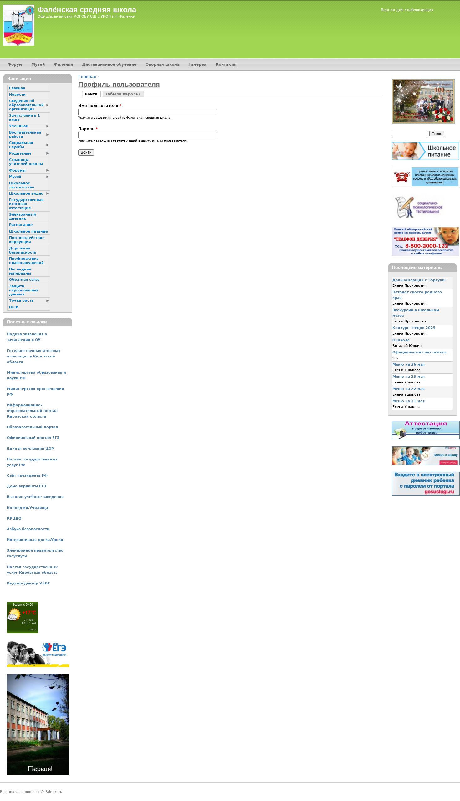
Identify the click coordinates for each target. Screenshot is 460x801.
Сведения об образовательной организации (26, 105)
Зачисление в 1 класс (24, 118)
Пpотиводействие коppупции (26, 240)
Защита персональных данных (23, 290)
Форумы (17, 170)
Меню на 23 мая (408, 377)
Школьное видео (26, 194)
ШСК (14, 307)
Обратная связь (24, 280)
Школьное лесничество (21, 185)
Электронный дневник (22, 217)
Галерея (197, 64)
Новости (17, 95)
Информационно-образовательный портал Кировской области (32, 410)
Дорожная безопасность (22, 250)
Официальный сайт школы (419, 352)
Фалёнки (63, 64)
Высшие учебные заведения (35, 497)
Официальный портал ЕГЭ (33, 438)
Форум (15, 64)
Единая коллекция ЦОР (30, 449)
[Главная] (18, 25)
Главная (87, 76)
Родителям (20, 153)
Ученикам (18, 126)
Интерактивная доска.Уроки (35, 540)
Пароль (88, 129)
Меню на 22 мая (408, 389)
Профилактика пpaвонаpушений (26, 261)
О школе (401, 340)
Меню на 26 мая (408, 364)
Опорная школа (163, 64)
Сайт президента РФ (27, 476)
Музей (38, 64)
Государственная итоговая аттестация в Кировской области (33, 356)
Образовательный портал (32, 427)
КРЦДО (14, 518)
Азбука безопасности (28, 529)
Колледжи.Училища (27, 508)
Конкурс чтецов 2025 (414, 328)
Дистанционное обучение (109, 64)
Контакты (226, 64)
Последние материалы (20, 271)
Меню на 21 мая (408, 401)
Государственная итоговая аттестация (26, 204)
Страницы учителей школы (26, 162)
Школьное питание (28, 231)
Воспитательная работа (25, 135)
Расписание (21, 225)
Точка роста (21, 301)
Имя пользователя (99, 106)
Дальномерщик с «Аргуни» (419, 280)
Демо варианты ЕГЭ (26, 486)
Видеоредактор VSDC (28, 583)
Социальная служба (21, 145)
